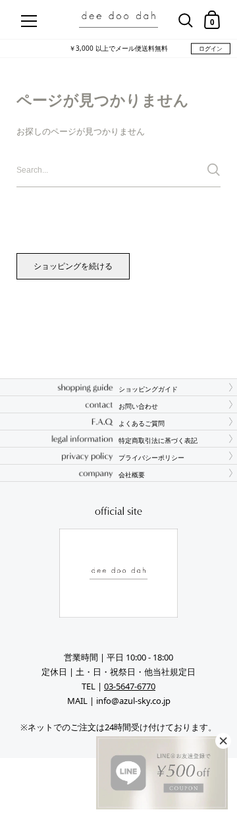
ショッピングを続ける (73, 266)
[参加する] (214, 170)
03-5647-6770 (129, 686)
